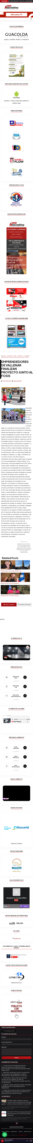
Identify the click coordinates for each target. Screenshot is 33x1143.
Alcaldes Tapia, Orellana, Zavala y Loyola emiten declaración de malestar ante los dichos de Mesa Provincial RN (19, 1102)
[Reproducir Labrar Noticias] (25, 757)
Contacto (20, 1131)
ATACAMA (9, 355)
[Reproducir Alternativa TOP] (25, 686)
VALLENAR (26, 355)
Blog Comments (9, 604)
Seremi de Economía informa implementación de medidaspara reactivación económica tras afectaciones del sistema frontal (16, 1091)
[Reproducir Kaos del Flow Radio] (25, 766)
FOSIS (14, 355)
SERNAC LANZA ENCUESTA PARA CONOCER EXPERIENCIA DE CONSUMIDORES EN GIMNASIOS (16, 1086)
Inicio (3, 1131)
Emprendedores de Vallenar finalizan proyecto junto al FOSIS (15, 357)
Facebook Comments (25, 604)
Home (4, 355)
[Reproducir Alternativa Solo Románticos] (25, 695)
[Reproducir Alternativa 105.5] (25, 677)
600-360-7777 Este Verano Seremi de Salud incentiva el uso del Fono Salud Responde (19, 1113)
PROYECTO (20, 355)
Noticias (7, 1131)
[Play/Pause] (2, 1140)
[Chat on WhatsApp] (4, 1134)
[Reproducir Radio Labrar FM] (25, 747)
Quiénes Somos (27, 1131)
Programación (14, 1131)
